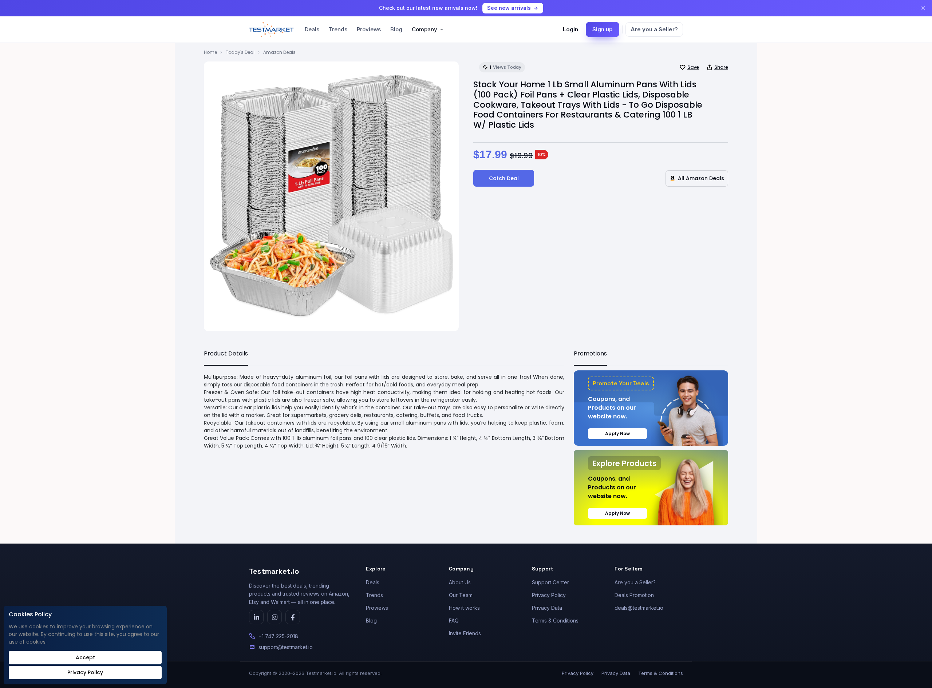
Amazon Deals (279, 52)
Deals (312, 29)
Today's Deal (240, 52)
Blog (396, 29)
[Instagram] (274, 617)
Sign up (602, 29)
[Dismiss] (923, 8)
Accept (85, 657)
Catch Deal (504, 178)
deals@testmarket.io (639, 608)
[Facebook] (292, 617)
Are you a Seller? (654, 29)
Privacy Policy (549, 595)
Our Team (461, 595)
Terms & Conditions (555, 620)
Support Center (550, 582)
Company (424, 29)
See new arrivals (509, 8)
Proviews (369, 29)
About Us (460, 582)
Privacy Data (547, 608)
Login (570, 29)
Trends (338, 29)
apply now (617, 433)
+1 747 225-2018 (278, 636)
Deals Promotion (634, 595)
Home (210, 52)
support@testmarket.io (285, 647)
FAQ (454, 620)
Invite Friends (465, 633)
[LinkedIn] (256, 617)
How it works (464, 608)
